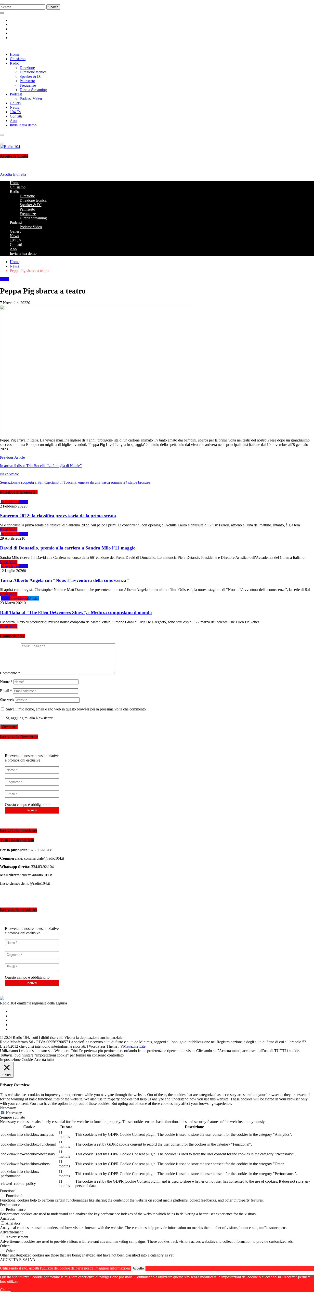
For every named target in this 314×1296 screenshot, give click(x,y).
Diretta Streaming (33, 90)
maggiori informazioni (112, 1268)
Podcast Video (31, 98)
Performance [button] (10, 1204)
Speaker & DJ (30, 76)
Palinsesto (27, 81)
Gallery (15, 103)
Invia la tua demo (23, 125)
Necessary (14, 1113)
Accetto (138, 1268)
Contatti (16, 116)
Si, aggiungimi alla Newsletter (28, 718)
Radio (14, 63)
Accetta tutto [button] (44, 1059)
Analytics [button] (7, 1218)
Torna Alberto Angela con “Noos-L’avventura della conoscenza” (64, 580)
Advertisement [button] (11, 1232)
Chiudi (5, 1290)
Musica (33, 598)
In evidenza (10, 502)
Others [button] (5, 1246)
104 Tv (15, 112)
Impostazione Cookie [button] (16, 1059)
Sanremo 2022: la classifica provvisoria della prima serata (58, 515)
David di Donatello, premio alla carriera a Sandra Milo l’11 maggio (68, 547)
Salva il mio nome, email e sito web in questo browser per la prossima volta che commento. (76, 709)
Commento (10, 673)
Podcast (16, 94)
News (14, 107)
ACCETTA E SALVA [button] (17, 1259)
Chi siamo (18, 59)
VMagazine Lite (132, 1046)
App (13, 121)
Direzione (27, 68)
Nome (6, 682)
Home (14, 54)
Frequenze (28, 85)
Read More (8, 529)
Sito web (7, 700)
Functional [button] (8, 1191)
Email (6, 691)
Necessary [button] (8, 1108)
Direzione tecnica (33, 72)
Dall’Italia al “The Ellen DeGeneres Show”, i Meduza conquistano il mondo (76, 612)
